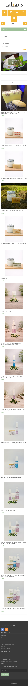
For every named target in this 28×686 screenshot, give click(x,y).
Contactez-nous (4, 657)
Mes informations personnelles (7, 644)
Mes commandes (4, 637)
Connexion (3, 646)
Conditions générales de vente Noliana (9, 661)
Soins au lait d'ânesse (6, 39)
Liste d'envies (5, 43)
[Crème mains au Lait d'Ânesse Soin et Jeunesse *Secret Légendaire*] (14, 295)
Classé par (11, 82)
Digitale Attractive (20, 682)
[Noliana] (14, 4)
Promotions (4, 73)
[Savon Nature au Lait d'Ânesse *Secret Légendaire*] (14, 164)
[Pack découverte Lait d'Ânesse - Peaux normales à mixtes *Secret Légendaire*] (14, 527)
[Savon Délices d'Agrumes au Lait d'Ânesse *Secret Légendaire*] (14, 229)
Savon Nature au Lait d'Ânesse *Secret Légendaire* (14, 178)
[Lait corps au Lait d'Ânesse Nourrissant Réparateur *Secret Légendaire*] (14, 328)
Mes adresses (4, 642)
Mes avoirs (3, 639)
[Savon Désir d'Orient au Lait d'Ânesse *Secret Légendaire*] (14, 196)
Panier (3, 23)
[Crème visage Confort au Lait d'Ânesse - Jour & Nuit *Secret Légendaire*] (14, 395)
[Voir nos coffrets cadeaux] (14, 61)
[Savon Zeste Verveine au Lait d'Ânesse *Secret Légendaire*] (14, 262)
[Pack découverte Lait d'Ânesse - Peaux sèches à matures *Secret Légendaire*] (14, 494)
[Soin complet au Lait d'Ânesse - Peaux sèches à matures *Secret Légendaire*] (14, 594)
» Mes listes (24, 49)
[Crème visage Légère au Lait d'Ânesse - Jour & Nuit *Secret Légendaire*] (14, 362)
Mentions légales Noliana (6, 659)
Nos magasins (4, 654)
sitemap (2, 663)
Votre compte (3, 635)
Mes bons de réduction (5, 648)
